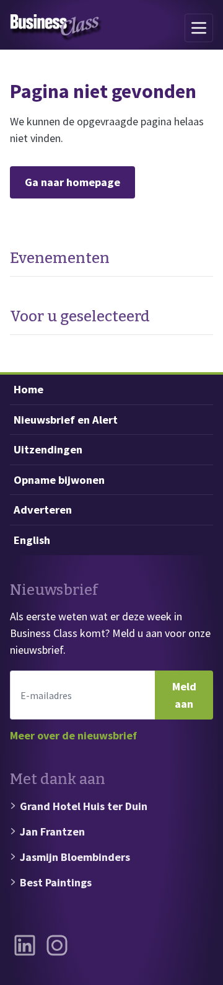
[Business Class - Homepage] (56, 27)
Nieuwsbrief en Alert (66, 419)
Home (28, 389)
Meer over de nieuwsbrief (73, 735)
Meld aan (184, 695)
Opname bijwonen (59, 480)
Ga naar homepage (72, 182)
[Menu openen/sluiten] (199, 28)
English (32, 540)
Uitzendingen (48, 449)
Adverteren (43, 509)
